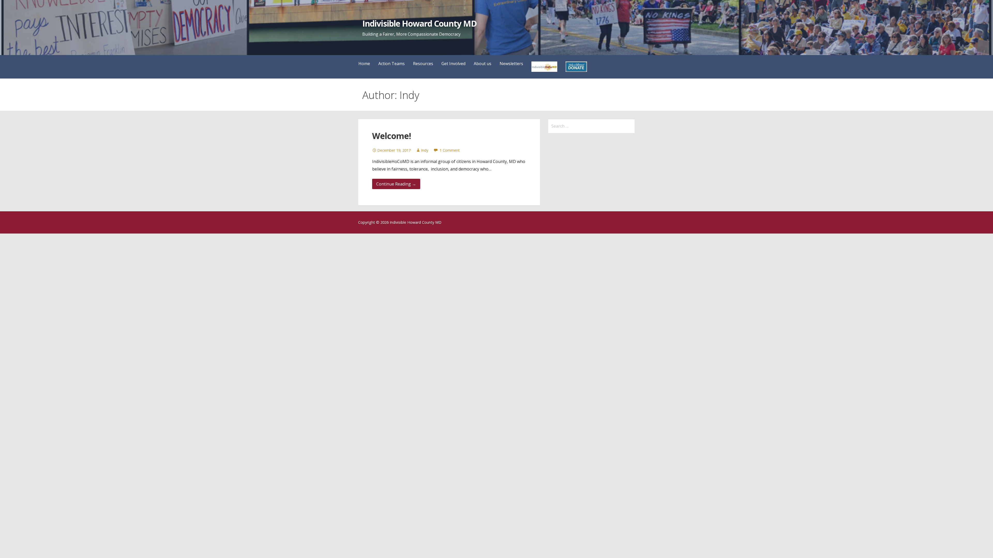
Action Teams (391, 63)
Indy (424, 150)
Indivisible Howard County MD (419, 23)
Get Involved (453, 63)
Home (364, 63)
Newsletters (511, 63)
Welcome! (391, 135)
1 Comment (450, 150)
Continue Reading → (396, 184)
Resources (423, 63)
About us (482, 63)
